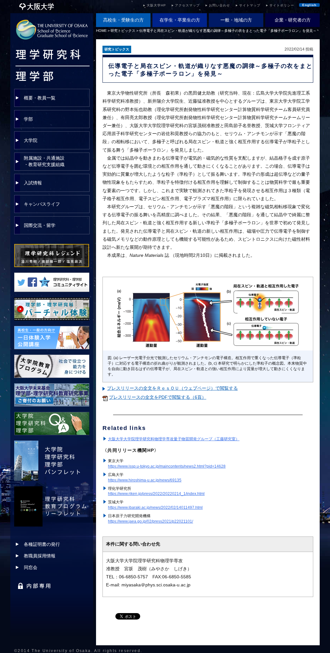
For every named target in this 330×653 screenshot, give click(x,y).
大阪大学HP (156, 5)
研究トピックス (123, 31)
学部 (28, 119)
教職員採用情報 (39, 555)
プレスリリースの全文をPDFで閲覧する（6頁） (157, 397)
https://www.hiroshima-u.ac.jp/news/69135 (144, 480)
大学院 (30, 140)
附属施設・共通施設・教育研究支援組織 (44, 161)
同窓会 (30, 567)
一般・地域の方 (236, 20)
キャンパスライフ (42, 204)
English (309, 5)
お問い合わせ (219, 5)
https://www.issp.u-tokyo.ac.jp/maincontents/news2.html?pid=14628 (167, 466)
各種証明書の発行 (42, 544)
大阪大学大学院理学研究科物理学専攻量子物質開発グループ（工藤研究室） (173, 439)
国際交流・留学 (39, 225)
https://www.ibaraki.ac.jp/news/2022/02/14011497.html (155, 507)
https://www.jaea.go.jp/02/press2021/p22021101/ (150, 521)
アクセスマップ (187, 5)
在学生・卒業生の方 (180, 20)
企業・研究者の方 (293, 20)
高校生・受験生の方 (123, 20)
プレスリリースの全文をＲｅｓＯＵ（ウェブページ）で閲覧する (172, 388)
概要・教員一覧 (39, 97)
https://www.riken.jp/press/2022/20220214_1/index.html (156, 493)
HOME (101, 31)
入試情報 (33, 182)
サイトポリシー (281, 5)
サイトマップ (249, 5)
